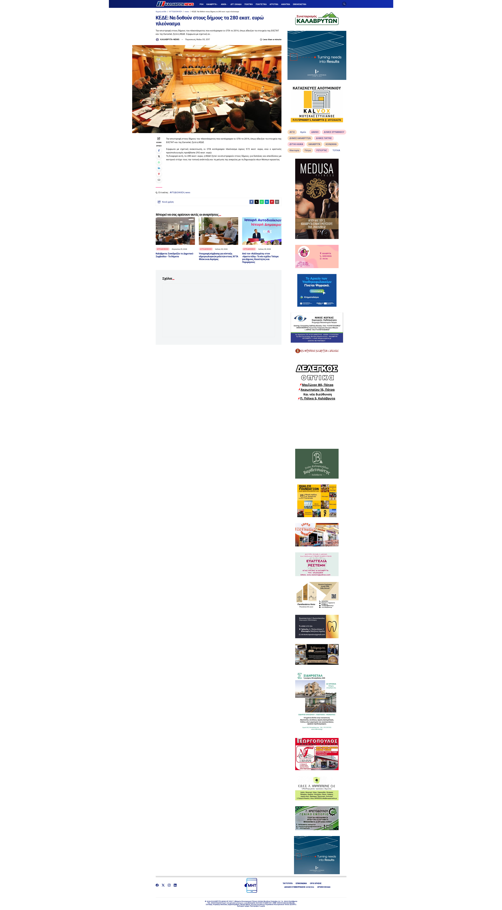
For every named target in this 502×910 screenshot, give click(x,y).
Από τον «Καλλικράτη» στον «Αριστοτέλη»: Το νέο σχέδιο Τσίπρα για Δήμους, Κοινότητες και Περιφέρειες (260, 257)
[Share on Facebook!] (158, 150)
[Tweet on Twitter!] (158, 156)
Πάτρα (308, 150)
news (187, 11)
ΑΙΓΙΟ (292, 132)
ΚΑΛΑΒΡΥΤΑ (314, 144)
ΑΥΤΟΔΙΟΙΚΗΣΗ (175, 11)
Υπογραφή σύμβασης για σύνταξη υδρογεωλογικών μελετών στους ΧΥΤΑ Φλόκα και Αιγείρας (218, 256)
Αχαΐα (303, 132)
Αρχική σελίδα (161, 11)
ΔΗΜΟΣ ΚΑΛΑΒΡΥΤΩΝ (300, 138)
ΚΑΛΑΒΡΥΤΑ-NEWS (169, 39)
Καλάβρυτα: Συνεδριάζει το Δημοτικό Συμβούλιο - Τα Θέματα (174, 255)
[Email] (158, 179)
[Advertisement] (316, 424)
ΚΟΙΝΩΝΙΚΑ (331, 144)
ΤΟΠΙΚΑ (336, 150)
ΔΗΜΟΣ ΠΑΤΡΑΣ (324, 138)
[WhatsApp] (158, 162)
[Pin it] (158, 174)
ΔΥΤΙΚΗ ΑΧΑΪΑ (296, 144)
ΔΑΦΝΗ (314, 132)
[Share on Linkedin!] (158, 168)
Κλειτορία (294, 150)
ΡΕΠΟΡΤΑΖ (321, 150)
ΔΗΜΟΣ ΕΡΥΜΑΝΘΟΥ (334, 132)
